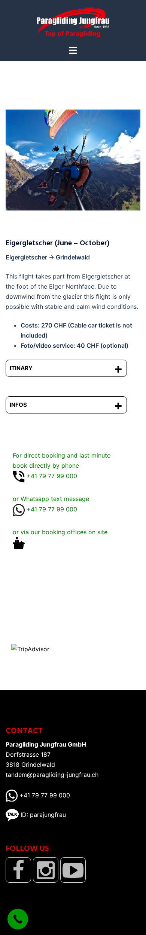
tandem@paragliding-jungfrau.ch (52, 774)
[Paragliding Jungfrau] (73, 21)
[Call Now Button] (17, 919)
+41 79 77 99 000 (44, 795)
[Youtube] (73, 870)
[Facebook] (18, 870)
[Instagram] (45, 870)
